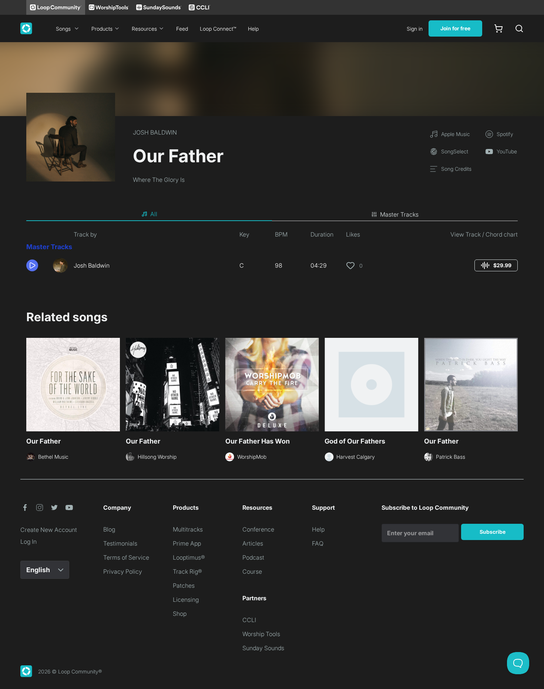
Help (253, 29)
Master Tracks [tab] (399, 214)
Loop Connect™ (218, 29)
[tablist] (272, 214)
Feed (182, 29)
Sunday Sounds (263, 648)
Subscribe (493, 532)
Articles (252, 543)
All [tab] (153, 214)
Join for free (455, 28)
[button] (36, 265)
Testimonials (120, 543)
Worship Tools (261, 634)
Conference (258, 529)
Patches (184, 585)
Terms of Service (126, 557)
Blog (109, 529)
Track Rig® (187, 571)
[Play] (32, 265)
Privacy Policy (122, 571)
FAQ (317, 543)
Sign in (415, 29)
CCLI (249, 620)
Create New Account (48, 529)
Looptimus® (189, 557)
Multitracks (188, 529)
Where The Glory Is (159, 179)
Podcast (253, 557)
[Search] (519, 28)
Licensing (186, 599)
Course (252, 571)
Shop (180, 613)
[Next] (513, 383)
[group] (496, 265)
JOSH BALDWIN (155, 132)
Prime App (187, 543)
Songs (63, 29)
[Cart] (498, 28)
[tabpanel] (272, 254)
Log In (28, 541)
